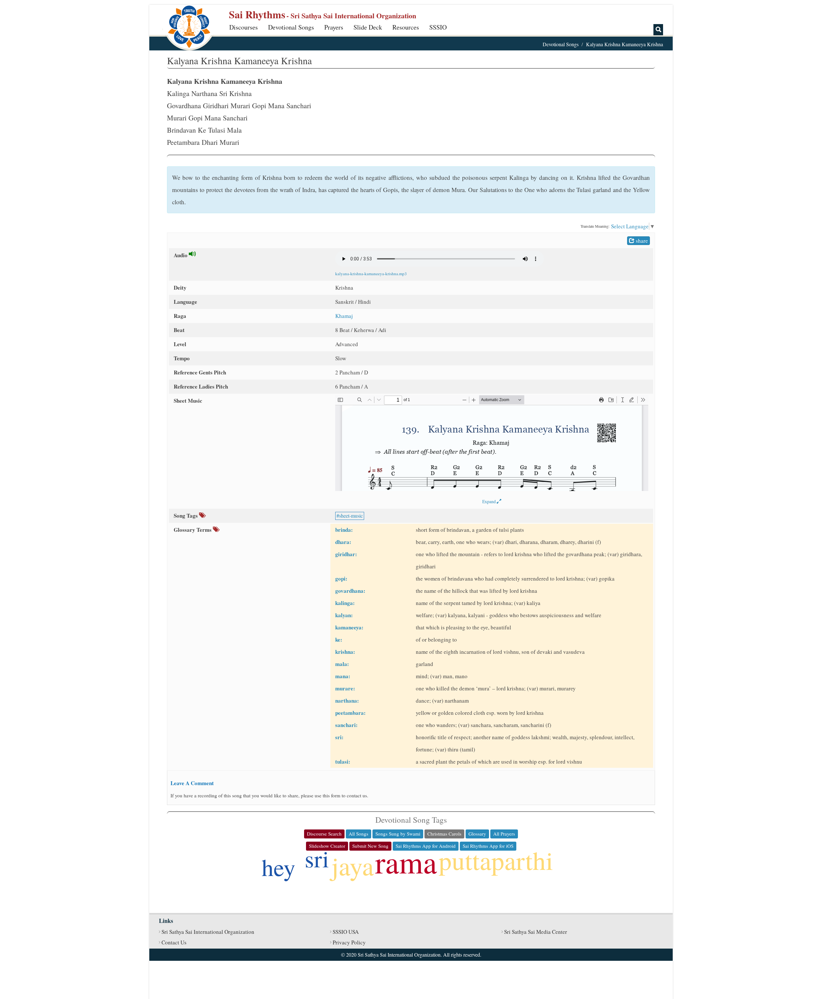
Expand (489, 501)
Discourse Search (324, 833)
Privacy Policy (349, 942)
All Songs (358, 833)
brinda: (344, 530)
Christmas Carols (444, 833)
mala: (342, 664)
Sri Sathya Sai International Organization (208, 931)
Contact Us (174, 942)
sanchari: (346, 725)
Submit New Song (370, 846)
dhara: (343, 542)
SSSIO (438, 27)
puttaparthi (496, 860)
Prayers (333, 27)
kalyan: (344, 615)
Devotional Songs (291, 27)
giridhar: (346, 554)
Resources (405, 27)
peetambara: (350, 713)
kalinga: (345, 603)
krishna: (345, 652)
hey (278, 867)
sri (317, 858)
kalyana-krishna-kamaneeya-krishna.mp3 (371, 273)
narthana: (347, 701)
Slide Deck (368, 27)
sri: (339, 737)
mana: (342, 676)
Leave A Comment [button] (192, 783)
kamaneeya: (349, 627)
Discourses (243, 27)
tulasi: (342, 762)
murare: (345, 688)
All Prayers (504, 833)
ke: (338, 639)
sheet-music (351, 515)
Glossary (477, 833)
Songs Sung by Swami (397, 833)
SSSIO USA (346, 931)
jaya (352, 865)
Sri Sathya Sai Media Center (535, 931)
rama (406, 861)
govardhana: (350, 591)
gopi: (341, 578)
